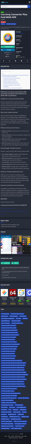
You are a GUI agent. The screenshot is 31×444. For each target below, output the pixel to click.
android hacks (4, 316)
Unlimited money (5, 428)
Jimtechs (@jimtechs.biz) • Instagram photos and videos (14, 211)
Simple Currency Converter (7, 426)
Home (6, 12)
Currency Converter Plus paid (7, 358)
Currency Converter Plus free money (9, 332)
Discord (2, 214)
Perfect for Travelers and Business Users (12, 83)
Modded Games (25, 416)
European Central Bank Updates (8, 402)
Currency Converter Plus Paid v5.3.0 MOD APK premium (13, 379)
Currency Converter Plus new (7, 353)
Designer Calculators (20, 33)
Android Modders (14, 316)
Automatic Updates (16, 320)
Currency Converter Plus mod (7, 339)
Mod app (24, 412)
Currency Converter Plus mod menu (9, 346)
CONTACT (21, 437)
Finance (9, 12)
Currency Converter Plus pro (7, 391)
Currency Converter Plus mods (8, 351)
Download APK (9, 46)
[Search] (29, 6)
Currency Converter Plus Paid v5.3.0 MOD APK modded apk (14, 374)
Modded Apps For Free (15, 416)
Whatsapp (27, 61)
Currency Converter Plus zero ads (8, 398)
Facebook (3, 61)
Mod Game (3, 414)
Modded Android (12, 414)
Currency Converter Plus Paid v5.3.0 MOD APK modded (13, 372)
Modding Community (16, 419)
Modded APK (21, 414)
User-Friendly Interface (16, 428)
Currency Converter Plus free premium (10, 335)
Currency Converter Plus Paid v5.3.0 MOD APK (13, 88)
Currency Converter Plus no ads (8, 356)
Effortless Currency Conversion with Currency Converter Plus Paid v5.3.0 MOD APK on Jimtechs (15, 76)
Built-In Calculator (5, 323)
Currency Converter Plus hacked (8, 337)
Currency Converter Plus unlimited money (10, 393)
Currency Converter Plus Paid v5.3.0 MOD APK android (13, 363)
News (25, 436)
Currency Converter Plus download (9, 330)
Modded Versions (5, 419)
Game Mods (4, 409)
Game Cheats (4, 407)
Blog (22, 436)
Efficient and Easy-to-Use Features (10, 81)
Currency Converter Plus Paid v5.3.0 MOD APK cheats (13, 365)
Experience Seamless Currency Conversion (12, 85)
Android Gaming (5, 313)
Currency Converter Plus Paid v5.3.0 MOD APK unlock (13, 386)
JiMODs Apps (17, 436)
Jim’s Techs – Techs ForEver (7, 208)
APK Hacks (18, 318)
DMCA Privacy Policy (13, 437)
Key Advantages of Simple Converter (11, 82)
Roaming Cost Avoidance (20, 423)
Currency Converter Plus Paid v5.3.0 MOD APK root (12, 384)
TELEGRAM (9, 50)
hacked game (23, 409)
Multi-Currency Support (6, 421)
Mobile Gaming (16, 412)
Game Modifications (21, 407)
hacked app (15, 409)
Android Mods (23, 316)
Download (6, 263)
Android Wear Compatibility (7, 318)
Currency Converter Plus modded (8, 349)
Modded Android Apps (11, 24)
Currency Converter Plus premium (9, 388)
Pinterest (15, 61)
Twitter (9, 61)
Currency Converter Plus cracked (8, 327)
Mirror (16, 263)
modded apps (4, 416)
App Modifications (5, 320)
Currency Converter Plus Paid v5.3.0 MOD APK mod (12, 370)
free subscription (19, 405)
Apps (9, 436)
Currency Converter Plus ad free (8, 325)
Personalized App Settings (7, 423)
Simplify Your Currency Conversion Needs (12, 78)
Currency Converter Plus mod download (10, 344)
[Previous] (1, 244)
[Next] (29, 244)
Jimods (21, 434)
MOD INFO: (6, 86)
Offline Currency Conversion (20, 421)
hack (10, 409)
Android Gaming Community (17, 313)
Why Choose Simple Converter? (10, 79)
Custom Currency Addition (7, 400)
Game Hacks (12, 407)
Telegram (21, 61)
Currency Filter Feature (23, 398)
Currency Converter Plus (17, 323)
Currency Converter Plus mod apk (8, 342)
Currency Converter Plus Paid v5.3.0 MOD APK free (12, 367)
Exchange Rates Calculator (7, 405)
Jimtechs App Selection (6, 412)
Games (12, 436)
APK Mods (25, 318)
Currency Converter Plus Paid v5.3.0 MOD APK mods (13, 377)
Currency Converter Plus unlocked (9, 395)
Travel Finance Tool (19, 426)
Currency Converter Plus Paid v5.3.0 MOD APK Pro (12, 381)
